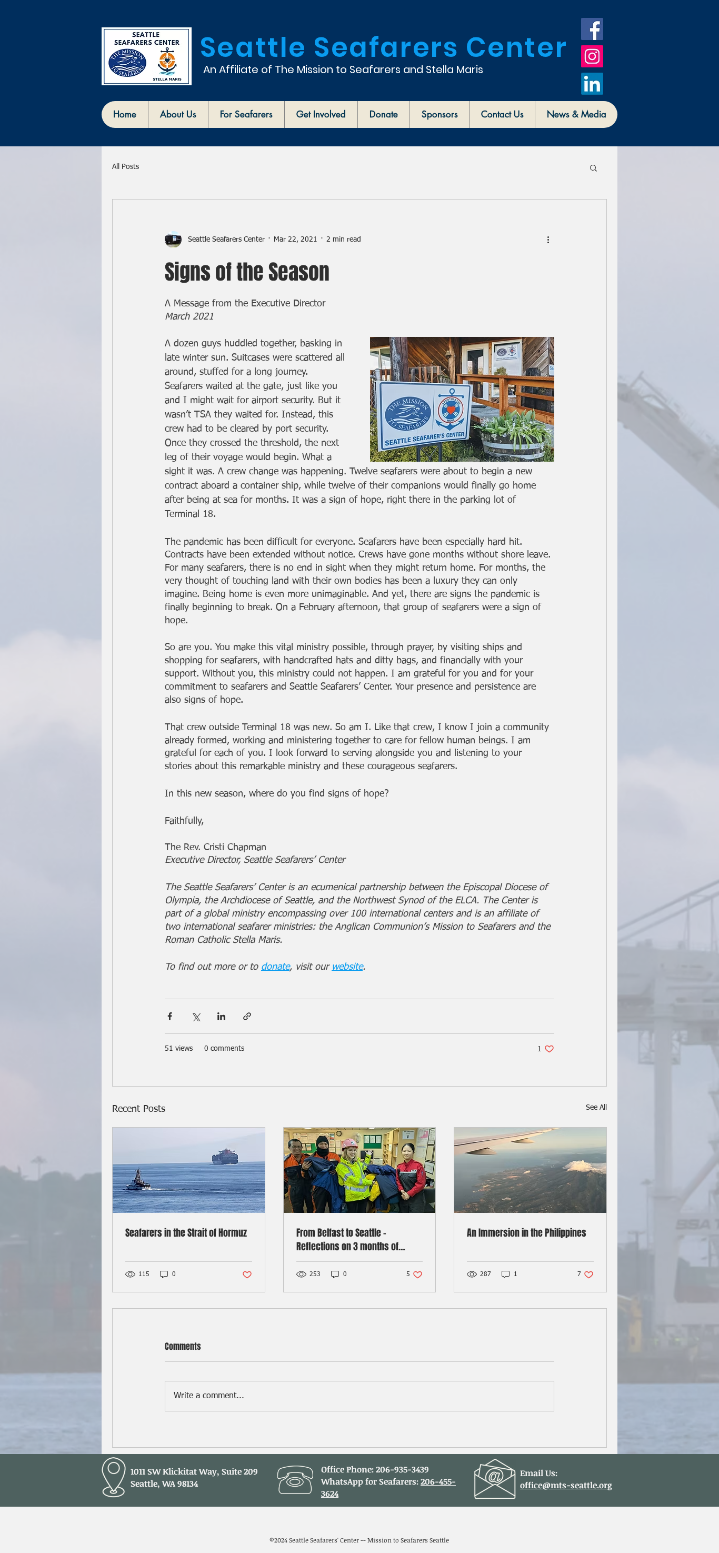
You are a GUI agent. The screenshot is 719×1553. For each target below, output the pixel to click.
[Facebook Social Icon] (592, 29)
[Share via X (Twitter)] (196, 1016)
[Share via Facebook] (170, 1016)
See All (596, 1107)
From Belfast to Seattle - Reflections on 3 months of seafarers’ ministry (347, 1239)
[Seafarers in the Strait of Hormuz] (189, 1170)
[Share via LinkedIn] (221, 1016)
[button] (178, 114)
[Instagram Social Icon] (592, 56)
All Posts (125, 167)
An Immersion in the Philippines (526, 1233)
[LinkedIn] (592, 84)
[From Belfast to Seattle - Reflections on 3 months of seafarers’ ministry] (360, 1170)
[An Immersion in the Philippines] (530, 1170)
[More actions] (548, 239)
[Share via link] (247, 1016)
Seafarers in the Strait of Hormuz (186, 1233)
